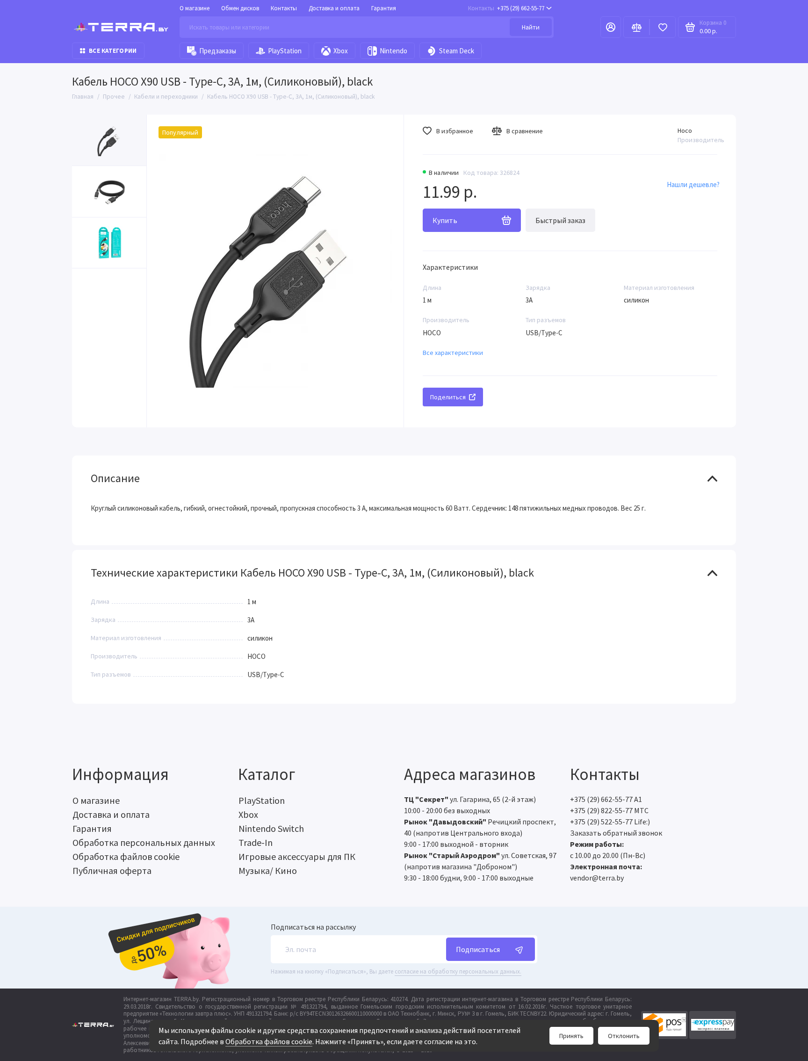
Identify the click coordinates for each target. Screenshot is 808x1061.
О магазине (194, 8)
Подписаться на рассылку (313, 927)
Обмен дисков (240, 8)
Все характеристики (453, 352)
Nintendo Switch (271, 828)
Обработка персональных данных (143, 842)
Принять (571, 1036)
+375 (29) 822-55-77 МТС (609, 810)
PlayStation (285, 50)
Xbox (340, 50)
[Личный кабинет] (610, 27)
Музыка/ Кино (267, 870)
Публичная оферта (112, 870)
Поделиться (448, 397)
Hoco (685, 130)
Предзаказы (217, 50)
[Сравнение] (636, 27)
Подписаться (478, 949)
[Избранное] (662, 27)
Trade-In (255, 842)
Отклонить (624, 1036)
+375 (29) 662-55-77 (506, 8)
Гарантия (383, 8)
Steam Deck (456, 50)
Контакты (284, 8)
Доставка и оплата (334, 8)
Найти (531, 27)
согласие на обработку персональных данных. (458, 971)
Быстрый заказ (560, 220)
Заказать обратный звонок (616, 832)
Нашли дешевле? (693, 184)
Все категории (113, 51)
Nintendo (393, 50)
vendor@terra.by (597, 877)
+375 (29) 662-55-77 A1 (606, 799)
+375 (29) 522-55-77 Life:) (610, 821)
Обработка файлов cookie (268, 1041)
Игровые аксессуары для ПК (296, 856)
